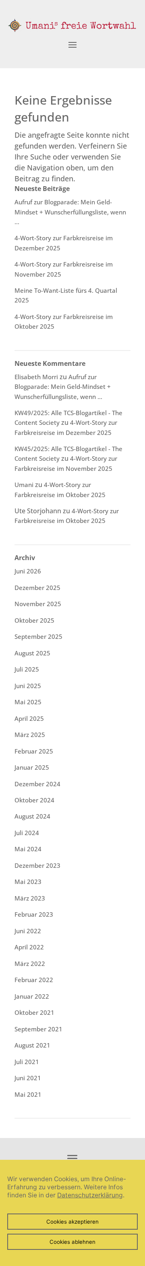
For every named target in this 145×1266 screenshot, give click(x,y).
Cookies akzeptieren (72, 1221)
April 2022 (29, 947)
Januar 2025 (31, 767)
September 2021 (38, 1029)
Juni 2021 (27, 1078)
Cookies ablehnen (72, 1242)
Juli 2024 (26, 833)
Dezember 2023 (37, 865)
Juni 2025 (27, 686)
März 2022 (29, 963)
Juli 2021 (26, 1062)
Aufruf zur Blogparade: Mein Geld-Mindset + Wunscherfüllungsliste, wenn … (70, 212)
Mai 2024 (27, 849)
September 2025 (38, 636)
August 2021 (32, 1045)
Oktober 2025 (34, 620)
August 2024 (32, 816)
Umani (23, 485)
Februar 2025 (33, 751)
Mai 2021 (27, 1094)
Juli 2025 (26, 669)
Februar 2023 (33, 914)
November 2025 (37, 604)
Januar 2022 (31, 996)
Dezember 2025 (37, 588)
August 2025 (32, 653)
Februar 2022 (33, 980)
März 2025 (29, 735)
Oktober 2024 (34, 800)
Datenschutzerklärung (90, 1195)
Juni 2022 (27, 931)
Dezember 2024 (37, 784)
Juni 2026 (27, 571)
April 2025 (29, 718)
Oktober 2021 (34, 1012)
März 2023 (29, 898)
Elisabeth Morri (36, 377)
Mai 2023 (27, 882)
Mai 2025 (27, 702)
